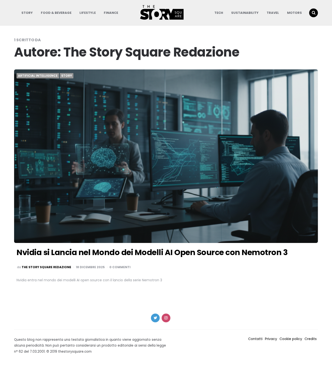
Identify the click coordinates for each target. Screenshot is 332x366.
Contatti (255, 338)
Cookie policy (291, 338)
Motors (294, 12)
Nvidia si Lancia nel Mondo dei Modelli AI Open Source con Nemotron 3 (152, 252)
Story (27, 12)
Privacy (271, 338)
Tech (218, 12)
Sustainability (245, 12)
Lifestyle (87, 12)
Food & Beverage (56, 12)
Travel (273, 12)
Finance (111, 12)
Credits (311, 338)
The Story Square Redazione (46, 267)
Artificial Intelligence (38, 75)
